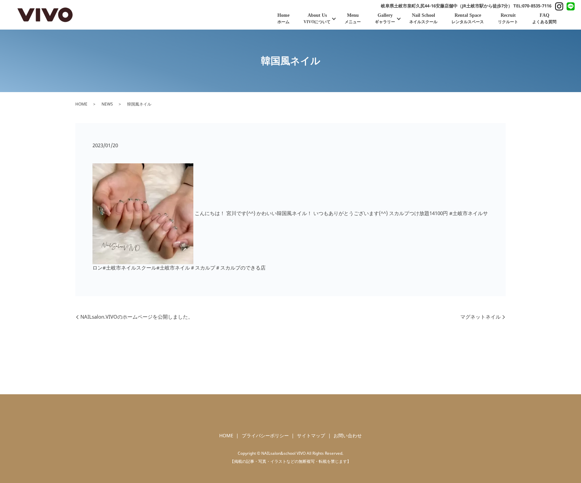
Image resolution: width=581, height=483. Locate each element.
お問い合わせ (348, 436)
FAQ (544, 18)
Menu (353, 18)
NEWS (107, 104)
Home (283, 18)
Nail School (423, 18)
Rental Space (468, 18)
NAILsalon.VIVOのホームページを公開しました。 (136, 316)
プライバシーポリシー (265, 436)
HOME (81, 104)
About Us (317, 18)
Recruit (508, 18)
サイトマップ (311, 436)
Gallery (385, 18)
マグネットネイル (480, 316)
